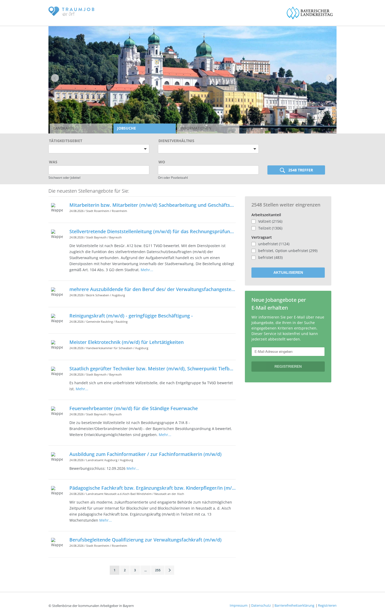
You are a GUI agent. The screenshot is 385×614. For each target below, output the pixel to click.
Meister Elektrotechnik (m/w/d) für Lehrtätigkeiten (126, 342)
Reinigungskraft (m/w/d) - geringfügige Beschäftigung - (131, 315)
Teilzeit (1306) (270, 228)
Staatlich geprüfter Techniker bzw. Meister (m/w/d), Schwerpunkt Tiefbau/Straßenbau (152, 368)
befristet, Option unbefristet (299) (287, 250)
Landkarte (63, 128)
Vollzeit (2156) (270, 221)
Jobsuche (126, 128)
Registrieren (327, 605)
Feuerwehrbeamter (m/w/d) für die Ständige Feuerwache (133, 408)
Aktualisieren (288, 272)
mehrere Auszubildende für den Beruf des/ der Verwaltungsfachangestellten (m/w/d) (152, 289)
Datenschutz (261, 605)
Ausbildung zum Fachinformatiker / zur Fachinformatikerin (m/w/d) (145, 454)
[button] (55, 78)
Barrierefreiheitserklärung (294, 605)
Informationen (196, 128)
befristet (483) (270, 257)
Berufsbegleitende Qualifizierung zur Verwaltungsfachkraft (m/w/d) (145, 540)
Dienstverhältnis (176, 140)
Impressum (239, 605)
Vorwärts (169, 570)
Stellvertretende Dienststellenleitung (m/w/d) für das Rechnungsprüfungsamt (152, 231)
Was (53, 161)
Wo (161, 161)
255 (158, 570)
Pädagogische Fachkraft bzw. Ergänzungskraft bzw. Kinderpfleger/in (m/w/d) (152, 488)
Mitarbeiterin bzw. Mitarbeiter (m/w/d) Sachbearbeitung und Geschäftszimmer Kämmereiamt (152, 205)
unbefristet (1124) (273, 243)
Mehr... (147, 269)
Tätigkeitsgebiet (65, 140)
